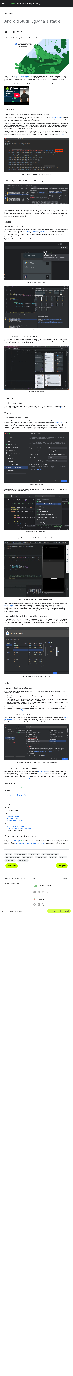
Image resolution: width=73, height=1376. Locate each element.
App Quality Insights (59, 119)
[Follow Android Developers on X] (48, 892)
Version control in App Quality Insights (17, 794)
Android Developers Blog (28, 3)
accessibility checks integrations (41, 231)
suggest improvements (51, 842)
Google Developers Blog (12, 883)
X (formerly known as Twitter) (38, 843)
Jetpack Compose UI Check (14, 802)
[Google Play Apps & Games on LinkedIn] (35, 904)
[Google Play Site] (35, 899)
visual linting (27, 231)
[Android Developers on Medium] (44, 892)
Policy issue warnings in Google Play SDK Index (19, 828)
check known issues (33, 842)
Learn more (61, 134)
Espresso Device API (9, 605)
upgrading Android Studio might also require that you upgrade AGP (26, 778)
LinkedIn (18, 843)
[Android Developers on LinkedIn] (40, 892)
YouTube (27, 843)
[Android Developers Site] (36, 886)
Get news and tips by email (59, 911)
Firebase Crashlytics (56, 117)
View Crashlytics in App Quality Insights (17, 795)
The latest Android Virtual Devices (15, 820)
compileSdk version (43, 771)
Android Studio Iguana (22, 76)
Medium (22, 843)
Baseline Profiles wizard (13, 816)
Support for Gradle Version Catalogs (16, 826)
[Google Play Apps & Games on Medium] (40, 904)
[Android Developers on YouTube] (35, 892)
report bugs (42, 842)
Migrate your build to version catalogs (14, 710)
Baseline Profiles (58, 422)
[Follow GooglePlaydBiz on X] (44, 904)
